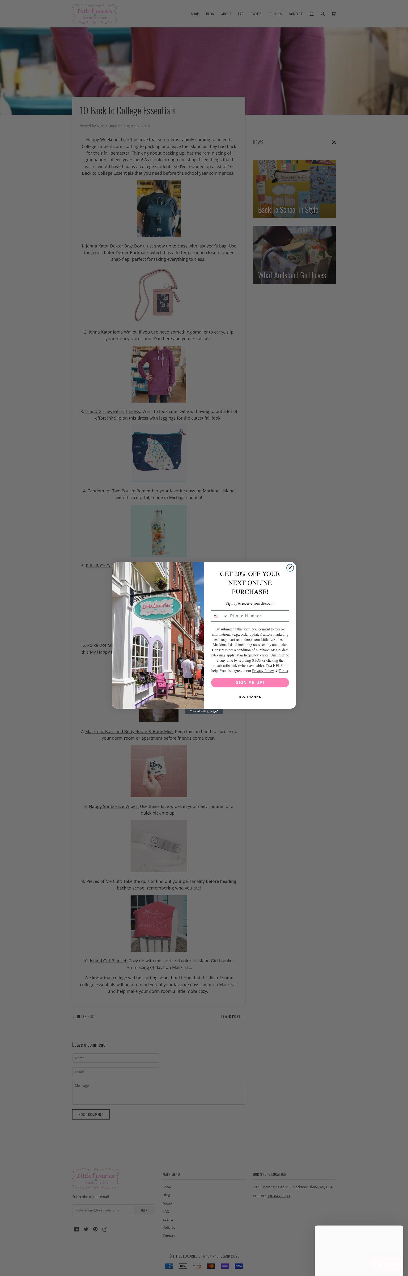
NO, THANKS (250, 697)
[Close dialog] (290, 567)
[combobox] (219, 616)
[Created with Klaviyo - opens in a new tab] (204, 711)
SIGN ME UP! (250, 683)
